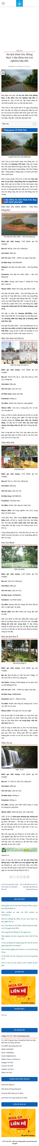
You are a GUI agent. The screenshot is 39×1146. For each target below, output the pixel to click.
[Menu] (3, 3)
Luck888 (20, 1143)
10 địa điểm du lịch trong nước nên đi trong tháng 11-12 (19, 957)
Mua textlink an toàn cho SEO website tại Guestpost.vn (19, 913)
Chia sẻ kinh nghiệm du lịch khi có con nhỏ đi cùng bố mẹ (19, 950)
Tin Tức (19, 51)
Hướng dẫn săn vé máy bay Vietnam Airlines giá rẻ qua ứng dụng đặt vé (19, 907)
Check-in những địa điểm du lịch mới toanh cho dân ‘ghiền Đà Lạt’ (19, 920)
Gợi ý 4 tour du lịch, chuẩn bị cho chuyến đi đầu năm (19, 964)
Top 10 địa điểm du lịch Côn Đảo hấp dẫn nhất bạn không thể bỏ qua (29, 886)
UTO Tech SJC (27, 66)
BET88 (25, 1143)
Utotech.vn (5, 100)
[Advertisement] (19, 27)
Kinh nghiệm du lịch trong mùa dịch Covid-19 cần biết (19, 937)
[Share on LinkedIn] (28, 877)
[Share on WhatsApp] (10, 877)
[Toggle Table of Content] (33, 124)
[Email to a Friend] (21, 877)
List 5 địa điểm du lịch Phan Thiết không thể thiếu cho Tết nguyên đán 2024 (19, 927)
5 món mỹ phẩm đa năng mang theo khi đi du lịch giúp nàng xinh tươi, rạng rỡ (19, 944)
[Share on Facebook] (14, 877)
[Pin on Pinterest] (24, 877)
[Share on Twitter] (17, 877)
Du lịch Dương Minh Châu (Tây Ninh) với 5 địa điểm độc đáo (9, 886)
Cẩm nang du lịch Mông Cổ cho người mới (16, 932)
